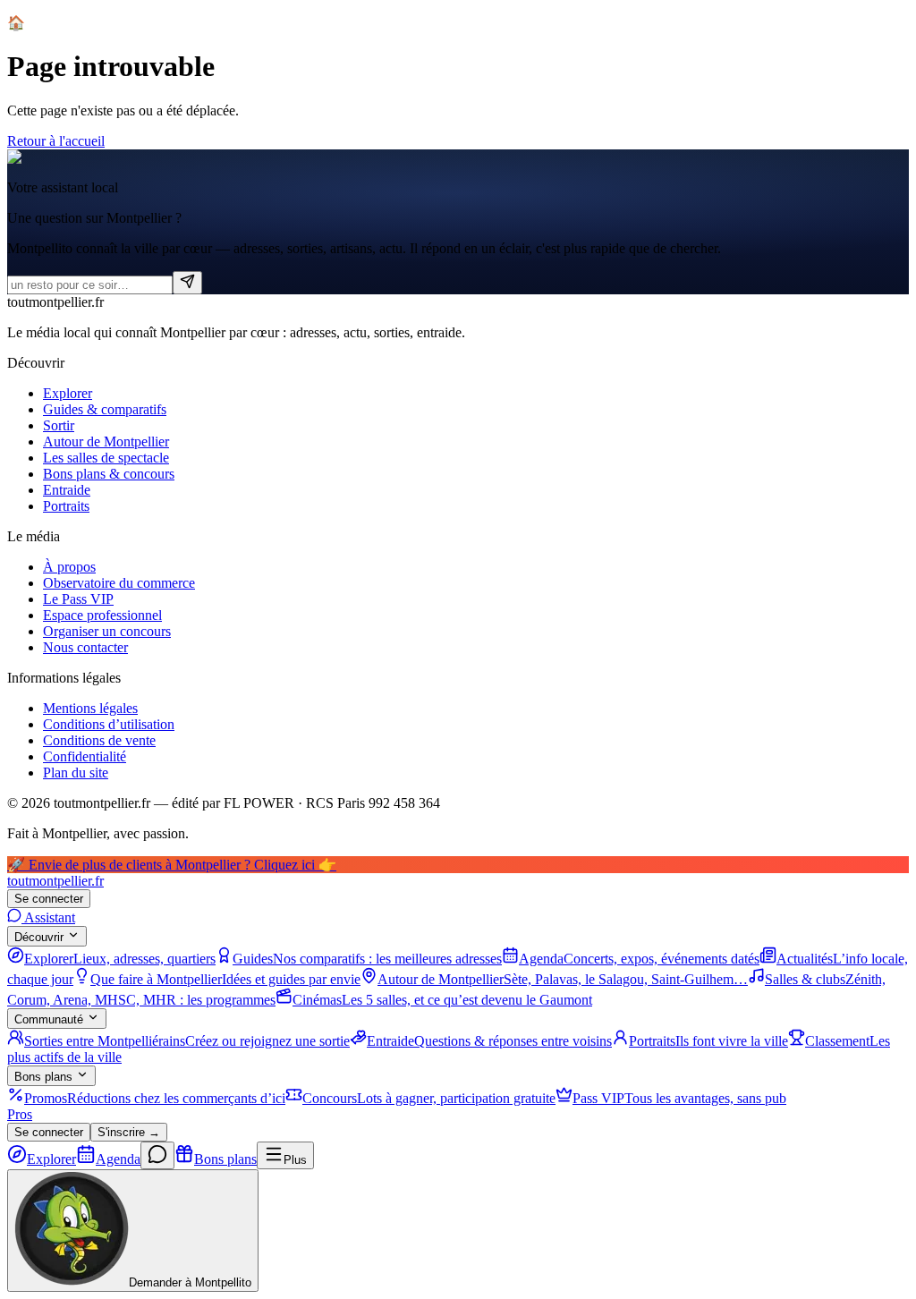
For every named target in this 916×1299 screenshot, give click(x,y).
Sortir (58, 425)
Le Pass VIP (78, 599)
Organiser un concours (107, 631)
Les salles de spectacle (106, 457)
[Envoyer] (187, 282)
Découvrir (39, 937)
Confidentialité (84, 756)
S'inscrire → (129, 1132)
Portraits (66, 506)
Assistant (48, 917)
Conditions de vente (99, 740)
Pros (19, 1114)
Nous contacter (85, 647)
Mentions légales (90, 708)
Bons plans (43, 1076)
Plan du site (75, 772)
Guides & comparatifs (104, 409)
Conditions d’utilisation (108, 724)
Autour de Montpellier (106, 441)
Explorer (67, 393)
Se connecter (48, 898)
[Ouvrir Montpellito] (157, 1155)
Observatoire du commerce (119, 582)
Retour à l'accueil (56, 141)
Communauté (48, 1019)
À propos (69, 566)
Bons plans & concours (108, 473)
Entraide (66, 489)
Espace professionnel (102, 615)
